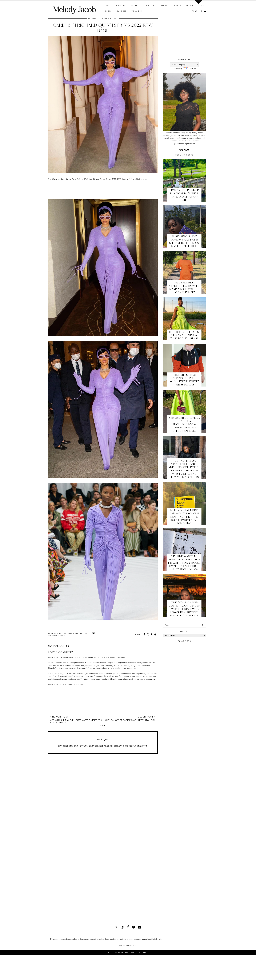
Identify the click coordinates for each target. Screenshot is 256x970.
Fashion (164, 6)
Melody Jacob (74, 9)
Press (134, 6)
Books (108, 11)
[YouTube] (188, 149)
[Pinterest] (180, 149)
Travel (189, 6)
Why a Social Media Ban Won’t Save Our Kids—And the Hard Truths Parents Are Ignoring (184, 517)
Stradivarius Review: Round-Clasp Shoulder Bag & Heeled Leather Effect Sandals (184, 424)
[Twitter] (186, 149)
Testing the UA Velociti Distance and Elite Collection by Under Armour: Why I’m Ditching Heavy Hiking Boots (184, 469)
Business (121, 11)
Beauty (177, 6)
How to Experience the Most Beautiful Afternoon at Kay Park (184, 195)
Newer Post (76, 720)
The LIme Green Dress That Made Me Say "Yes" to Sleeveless (184, 335)
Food (201, 6)
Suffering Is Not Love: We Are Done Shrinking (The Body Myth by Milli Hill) (184, 241)
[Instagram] (182, 149)
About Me (121, 6)
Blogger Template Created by (128, 952)
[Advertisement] (102, 191)
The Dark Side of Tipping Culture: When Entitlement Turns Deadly (184, 379)
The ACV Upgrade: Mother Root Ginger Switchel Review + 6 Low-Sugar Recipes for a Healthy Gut (184, 609)
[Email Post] (93, 633)
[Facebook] (184, 149)
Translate (192, 68)
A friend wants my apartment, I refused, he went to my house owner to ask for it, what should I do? (184, 563)
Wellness (137, 11)
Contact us (149, 6)
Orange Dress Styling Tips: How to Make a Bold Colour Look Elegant (184, 287)
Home (108, 6)
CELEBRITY (62, 635)
